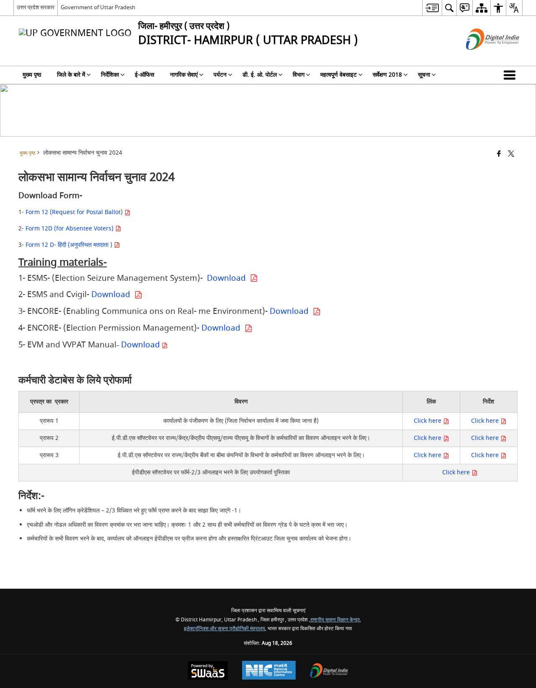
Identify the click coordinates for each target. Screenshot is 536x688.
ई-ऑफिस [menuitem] (144, 74)
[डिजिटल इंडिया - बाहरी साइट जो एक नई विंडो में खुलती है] (482, 57)
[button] (511, 75)
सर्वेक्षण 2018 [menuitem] (387, 74)
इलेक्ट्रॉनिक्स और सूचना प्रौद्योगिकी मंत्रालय (224, 628)
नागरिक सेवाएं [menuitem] (184, 74)
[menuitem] (432, 8)
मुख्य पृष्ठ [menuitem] (32, 74)
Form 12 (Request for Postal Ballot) (75, 212)
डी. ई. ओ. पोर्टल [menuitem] (259, 74)
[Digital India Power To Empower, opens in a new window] (329, 671)
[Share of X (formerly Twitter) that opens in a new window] (511, 154)
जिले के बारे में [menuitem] (71, 74)
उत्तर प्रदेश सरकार (35, 7)
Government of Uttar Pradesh (98, 7)
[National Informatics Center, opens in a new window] (269, 671)
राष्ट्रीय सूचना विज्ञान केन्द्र (335, 619)
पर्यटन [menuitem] (220, 74)
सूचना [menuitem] (424, 74)
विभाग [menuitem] (298, 74)
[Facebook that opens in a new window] (499, 154)
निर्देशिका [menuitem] (110, 74)
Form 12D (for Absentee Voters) (70, 228)
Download (228, 278)
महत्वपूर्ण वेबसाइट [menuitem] (338, 74)
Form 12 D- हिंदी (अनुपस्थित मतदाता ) (70, 245)
